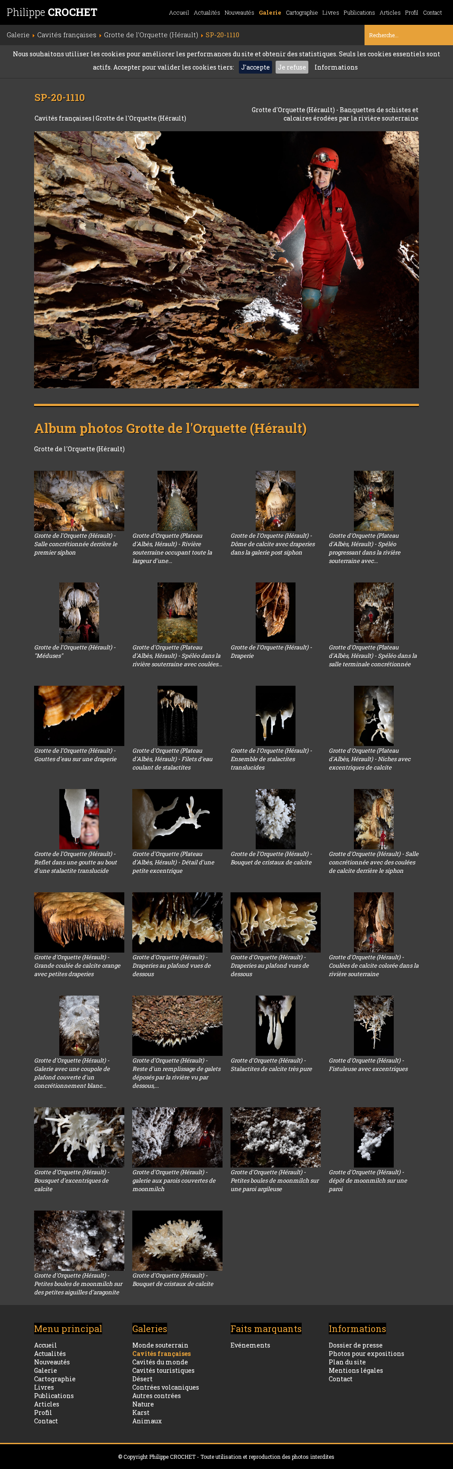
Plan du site (347, 1362)
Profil (411, 12)
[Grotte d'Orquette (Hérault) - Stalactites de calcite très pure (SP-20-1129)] (275, 1026)
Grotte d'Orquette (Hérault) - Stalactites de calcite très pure (271, 1064)
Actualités (207, 12)
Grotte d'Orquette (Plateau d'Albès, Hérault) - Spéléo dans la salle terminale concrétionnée (373, 655)
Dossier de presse (356, 1345)
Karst (141, 1412)
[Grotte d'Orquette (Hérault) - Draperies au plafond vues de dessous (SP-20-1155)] (275, 922)
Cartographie (302, 12)
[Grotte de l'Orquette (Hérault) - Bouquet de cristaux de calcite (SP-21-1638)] (275, 819)
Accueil (179, 12)
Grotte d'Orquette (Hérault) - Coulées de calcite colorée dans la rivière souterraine (373, 965)
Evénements (250, 1345)
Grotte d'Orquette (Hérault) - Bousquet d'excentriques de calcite (71, 1180)
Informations (336, 67)
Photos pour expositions (366, 1353)
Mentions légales (356, 1370)
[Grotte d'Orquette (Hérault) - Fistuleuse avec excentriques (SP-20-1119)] (374, 1026)
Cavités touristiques (163, 1370)
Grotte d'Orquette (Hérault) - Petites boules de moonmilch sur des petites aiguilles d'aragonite (78, 1283)
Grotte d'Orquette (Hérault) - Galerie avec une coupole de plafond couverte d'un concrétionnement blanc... (72, 1073)
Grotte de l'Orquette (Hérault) (141, 118)
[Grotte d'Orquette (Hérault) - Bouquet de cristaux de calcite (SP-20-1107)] (177, 1241)
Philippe (52, 12)
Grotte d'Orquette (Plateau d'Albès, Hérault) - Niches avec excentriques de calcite (370, 758)
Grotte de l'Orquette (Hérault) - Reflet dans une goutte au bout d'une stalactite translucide (75, 862)
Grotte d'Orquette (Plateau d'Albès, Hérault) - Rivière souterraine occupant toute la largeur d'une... (172, 548)
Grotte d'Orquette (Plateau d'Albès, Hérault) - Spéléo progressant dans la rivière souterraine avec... (364, 548)
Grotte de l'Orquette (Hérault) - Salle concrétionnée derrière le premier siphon (75, 543)
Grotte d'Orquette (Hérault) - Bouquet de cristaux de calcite (172, 1279)
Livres (330, 12)
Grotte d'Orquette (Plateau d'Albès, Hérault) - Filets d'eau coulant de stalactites (172, 758)
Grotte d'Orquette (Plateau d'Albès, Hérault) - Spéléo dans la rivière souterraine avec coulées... (177, 655)
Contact (432, 12)
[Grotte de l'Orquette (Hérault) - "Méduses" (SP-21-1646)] (79, 612)
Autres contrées (156, 1395)
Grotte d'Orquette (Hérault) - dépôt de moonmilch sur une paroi (368, 1180)
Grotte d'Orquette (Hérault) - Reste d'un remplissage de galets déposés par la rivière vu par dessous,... (176, 1073)
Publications (359, 12)
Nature (143, 1404)
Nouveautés (239, 12)
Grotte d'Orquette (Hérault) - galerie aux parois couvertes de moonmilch (173, 1180)
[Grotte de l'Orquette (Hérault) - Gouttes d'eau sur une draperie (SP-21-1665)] (79, 716)
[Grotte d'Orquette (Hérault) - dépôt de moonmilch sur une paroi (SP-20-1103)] (374, 1137)
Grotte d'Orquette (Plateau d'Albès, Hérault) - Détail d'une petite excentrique (173, 862)
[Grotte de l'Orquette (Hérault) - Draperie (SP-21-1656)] (275, 612)
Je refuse (292, 67)
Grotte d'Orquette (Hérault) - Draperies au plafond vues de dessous (171, 965)
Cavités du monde (160, 1362)
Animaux (147, 1421)
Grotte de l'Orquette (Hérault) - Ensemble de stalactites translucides (271, 758)
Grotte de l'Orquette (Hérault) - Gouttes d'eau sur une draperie (75, 754)
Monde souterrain (160, 1345)
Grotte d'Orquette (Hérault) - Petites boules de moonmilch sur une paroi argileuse (274, 1180)
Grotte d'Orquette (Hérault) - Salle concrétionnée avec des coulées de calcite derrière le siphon (373, 862)
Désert (142, 1379)
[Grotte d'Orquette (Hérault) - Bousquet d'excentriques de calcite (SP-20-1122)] (79, 1137)
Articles (390, 12)
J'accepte (255, 67)
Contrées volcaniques (165, 1387)
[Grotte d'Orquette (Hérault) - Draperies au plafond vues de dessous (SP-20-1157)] (177, 922)
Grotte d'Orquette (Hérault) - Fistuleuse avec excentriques (368, 1064)
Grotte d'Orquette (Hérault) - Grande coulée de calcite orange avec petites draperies (77, 965)
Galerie (270, 12)
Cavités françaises (64, 118)
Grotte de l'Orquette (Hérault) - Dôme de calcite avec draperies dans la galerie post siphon (272, 543)
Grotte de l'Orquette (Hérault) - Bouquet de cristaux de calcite (271, 858)
